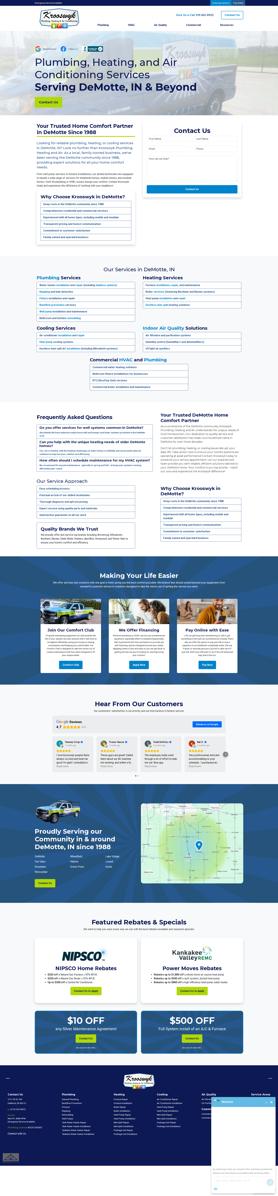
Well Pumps (67, 1118)
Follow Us (73, 49)
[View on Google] (59, 743)
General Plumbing (70, 1099)
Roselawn (40, 866)
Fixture (43, 298)
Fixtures (66, 1107)
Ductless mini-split (157, 304)
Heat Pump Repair (122, 1114)
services (158, 291)
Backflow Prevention (72, 1103)
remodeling (74, 318)
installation (63, 285)
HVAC (126, 360)
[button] (52, 754)
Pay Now (207, 664)
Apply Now (139, 664)
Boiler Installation (122, 1111)
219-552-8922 (195, 15)
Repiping (44, 291)
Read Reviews (49, 49)
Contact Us (232, 15)
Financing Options (220, 3)
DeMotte (40, 856)
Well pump (45, 311)
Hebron (74, 861)
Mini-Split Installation (124, 1126)
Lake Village (112, 856)
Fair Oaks (40, 861)
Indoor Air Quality (163, 328)
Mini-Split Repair (121, 1122)
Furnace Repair (121, 1099)
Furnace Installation (123, 1103)
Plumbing (48, 277)
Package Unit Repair (123, 1130)
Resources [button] (227, 25)
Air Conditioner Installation (169, 1103)
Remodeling (67, 1114)
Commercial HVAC (210, 1114)
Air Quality (160, 25)
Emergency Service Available (48, 3)
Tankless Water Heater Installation (78, 1134)
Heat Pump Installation (124, 1118)
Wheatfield (76, 856)
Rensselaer (41, 871)
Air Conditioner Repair (167, 1099)
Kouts (109, 866)
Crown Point (77, 866)
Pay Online (238, 3)
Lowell (109, 861)
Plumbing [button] (103, 25)
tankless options (106, 285)
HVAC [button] (131, 25)
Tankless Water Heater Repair (76, 1130)
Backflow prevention (52, 304)
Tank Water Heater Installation (76, 1126)
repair (79, 285)
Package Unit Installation (125, 1134)
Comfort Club (71, 664)
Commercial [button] (193, 25)
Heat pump (45, 342)
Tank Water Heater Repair (74, 1122)
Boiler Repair (120, 1107)
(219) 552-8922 (18, 1109)
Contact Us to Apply (86, 991)
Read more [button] (62, 766)
